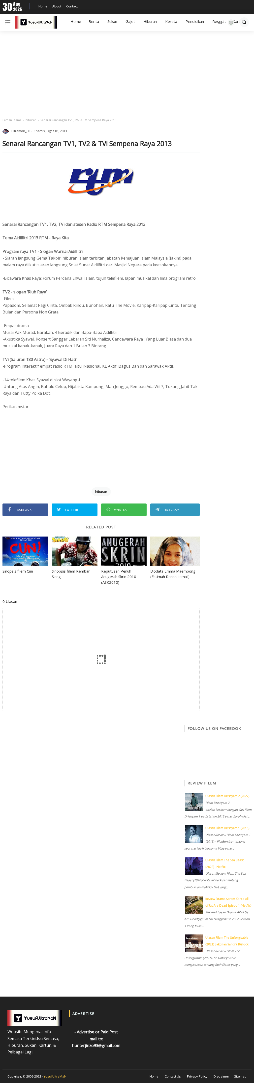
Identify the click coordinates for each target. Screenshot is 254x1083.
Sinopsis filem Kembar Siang (71, 574)
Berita (94, 21)
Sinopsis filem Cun (17, 571)
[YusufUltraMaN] (36, 23)
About (56, 6)
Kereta (171, 21)
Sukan (112, 21)
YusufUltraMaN (55, 1076)
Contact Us (173, 1076)
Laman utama (12, 120)
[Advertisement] (127, 74)
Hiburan (150, 21)
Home (42, 6)
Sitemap (240, 1076)
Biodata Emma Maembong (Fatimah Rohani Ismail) (172, 574)
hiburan (31, 120)
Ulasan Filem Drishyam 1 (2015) (227, 828)
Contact (72, 6)
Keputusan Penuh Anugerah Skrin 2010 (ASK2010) (118, 577)
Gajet (130, 21)
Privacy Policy (197, 1076)
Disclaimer (221, 1076)
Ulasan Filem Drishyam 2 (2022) (227, 796)
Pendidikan (195, 21)
